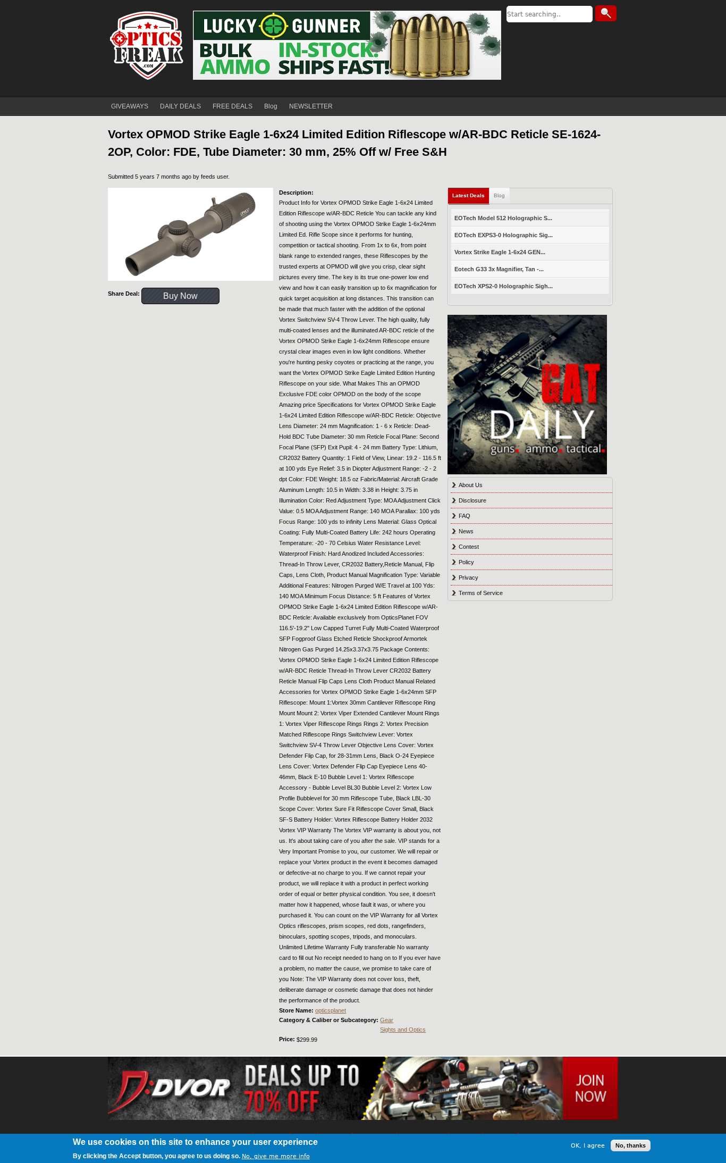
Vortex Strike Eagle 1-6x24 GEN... (499, 252)
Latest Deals (468, 195)
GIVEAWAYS (129, 106)
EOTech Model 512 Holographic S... (503, 218)
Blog (270, 106)
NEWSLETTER (311, 106)
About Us (471, 485)
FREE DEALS (232, 106)
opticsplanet (330, 1010)
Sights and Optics (403, 1029)
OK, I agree (588, 1145)
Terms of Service (481, 593)
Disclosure (472, 500)
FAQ (464, 516)
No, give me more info (276, 1155)
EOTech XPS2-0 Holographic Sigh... (503, 286)
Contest (469, 546)
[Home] (148, 45)
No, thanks (630, 1145)
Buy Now (180, 295)
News (466, 531)
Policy (466, 562)
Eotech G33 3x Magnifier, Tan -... (499, 269)
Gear (386, 1020)
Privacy (468, 577)
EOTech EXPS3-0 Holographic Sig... (503, 235)
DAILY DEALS (180, 106)
